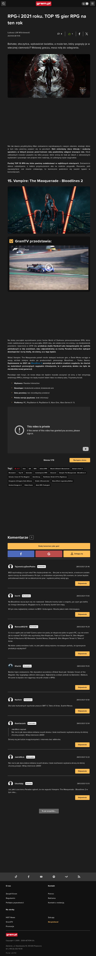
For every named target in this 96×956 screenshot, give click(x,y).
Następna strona (79, 460)
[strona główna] (44, 3)
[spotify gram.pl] (54, 877)
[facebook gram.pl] (29, 877)
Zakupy (51, 917)
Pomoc (51, 893)
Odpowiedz (82, 583)
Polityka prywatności (15, 902)
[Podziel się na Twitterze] (86, 34)
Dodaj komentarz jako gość (48, 546)
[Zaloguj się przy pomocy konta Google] (48, 554)
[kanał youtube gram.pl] (42, 877)
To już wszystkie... (49, 811)
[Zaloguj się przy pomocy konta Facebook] (21, 554)
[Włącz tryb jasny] (85, 4)
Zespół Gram (11, 893)
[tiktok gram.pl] (16, 877)
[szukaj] (3, 3)
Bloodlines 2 (36, 363)
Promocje (10, 926)
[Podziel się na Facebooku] (79, 34)
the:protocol (53, 922)
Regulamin (10, 898)
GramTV (9, 922)
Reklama (52, 898)
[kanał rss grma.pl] (79, 877)
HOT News (10, 917)
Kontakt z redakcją (56, 902)
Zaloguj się (78, 554)
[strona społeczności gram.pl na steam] (67, 877)
